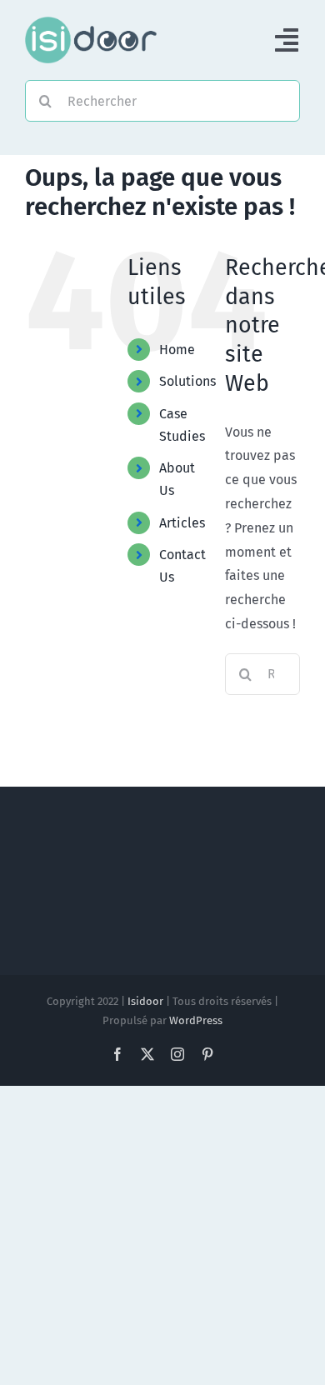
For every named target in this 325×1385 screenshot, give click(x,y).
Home (177, 350)
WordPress (195, 1020)
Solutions (187, 381)
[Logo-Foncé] (91, 23)
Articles (182, 523)
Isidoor (145, 1001)
